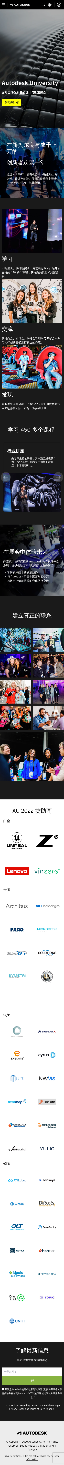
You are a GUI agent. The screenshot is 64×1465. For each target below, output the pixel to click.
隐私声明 (37, 1389)
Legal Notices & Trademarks (37, 1446)
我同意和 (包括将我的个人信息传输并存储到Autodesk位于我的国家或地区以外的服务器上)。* (32, 1393)
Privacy (32, 1450)
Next (58, 477)
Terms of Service (39, 1409)
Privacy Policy (16, 1409)
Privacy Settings (13, 1456)
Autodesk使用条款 (21, 1389)
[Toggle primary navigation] (4, 5)
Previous (6, 477)
